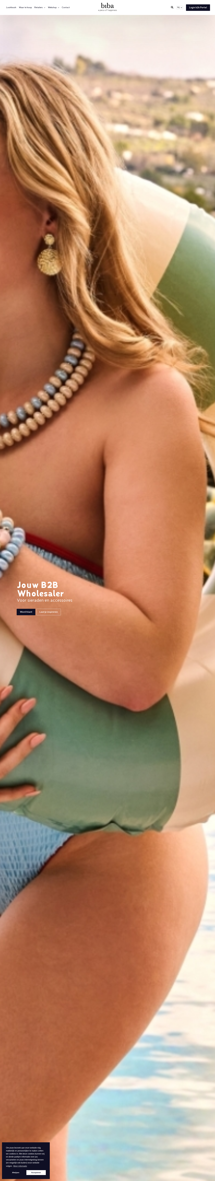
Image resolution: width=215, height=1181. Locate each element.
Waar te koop (25, 8)
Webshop (52, 8)
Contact (66, 8)
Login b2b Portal (198, 7)
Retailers (38, 8)
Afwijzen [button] (15, 1173)
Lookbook (11, 8)
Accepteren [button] (36, 1173)
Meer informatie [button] (20, 1166)
